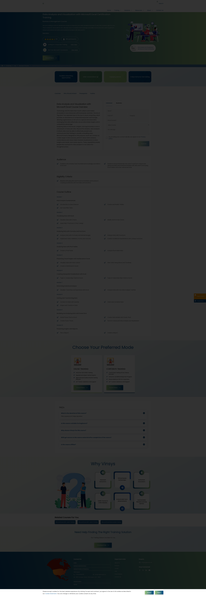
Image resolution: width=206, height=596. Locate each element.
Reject (159, 592)
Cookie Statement (51, 594)
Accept (149, 592)
